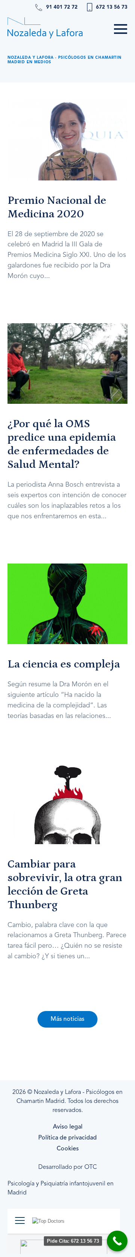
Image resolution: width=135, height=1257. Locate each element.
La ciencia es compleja (64, 664)
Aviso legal (67, 1127)
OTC (90, 1167)
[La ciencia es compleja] (68, 604)
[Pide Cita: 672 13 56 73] (117, 1241)
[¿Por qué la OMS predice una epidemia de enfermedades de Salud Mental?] (68, 363)
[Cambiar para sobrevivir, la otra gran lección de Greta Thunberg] (68, 803)
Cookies (68, 1149)
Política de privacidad (67, 1138)
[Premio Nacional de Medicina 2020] (68, 139)
